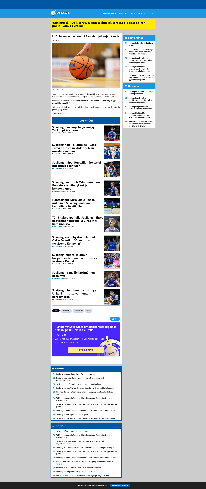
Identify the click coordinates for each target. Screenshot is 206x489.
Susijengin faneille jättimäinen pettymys (73, 274)
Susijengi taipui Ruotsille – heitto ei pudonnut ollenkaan (76, 164)
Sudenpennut (135, 13)
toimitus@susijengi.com (120, 485)
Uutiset (88, 310)
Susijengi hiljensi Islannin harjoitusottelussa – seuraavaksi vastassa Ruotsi (75, 258)
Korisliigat (149, 13)
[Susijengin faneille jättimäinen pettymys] (112, 279)
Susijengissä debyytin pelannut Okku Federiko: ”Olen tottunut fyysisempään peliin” (73, 240)
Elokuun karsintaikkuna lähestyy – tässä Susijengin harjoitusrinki (82, 475)
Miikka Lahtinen (58, 191)
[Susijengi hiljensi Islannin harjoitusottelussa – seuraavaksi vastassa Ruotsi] (112, 261)
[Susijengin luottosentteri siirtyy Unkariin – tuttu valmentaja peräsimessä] (112, 297)
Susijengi (123, 13)
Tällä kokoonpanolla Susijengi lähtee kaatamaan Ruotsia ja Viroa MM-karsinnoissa (77, 221)
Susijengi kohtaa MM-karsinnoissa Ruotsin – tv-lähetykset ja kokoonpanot (76, 185)
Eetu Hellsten (57, 133)
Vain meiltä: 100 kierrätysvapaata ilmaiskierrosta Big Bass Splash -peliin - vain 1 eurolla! (99, 24)
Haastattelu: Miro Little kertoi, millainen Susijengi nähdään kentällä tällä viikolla (73, 203)
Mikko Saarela (57, 227)
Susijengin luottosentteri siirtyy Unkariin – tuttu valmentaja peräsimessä (74, 293)
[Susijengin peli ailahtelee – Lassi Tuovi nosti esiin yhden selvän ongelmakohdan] (112, 151)
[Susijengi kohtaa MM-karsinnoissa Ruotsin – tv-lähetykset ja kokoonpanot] (112, 188)
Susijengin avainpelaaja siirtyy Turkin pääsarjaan (73, 128)
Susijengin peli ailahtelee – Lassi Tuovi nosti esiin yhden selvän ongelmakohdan (74, 148)
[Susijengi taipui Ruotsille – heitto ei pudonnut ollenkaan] (112, 169)
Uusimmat (59, 368)
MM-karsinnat (110, 13)
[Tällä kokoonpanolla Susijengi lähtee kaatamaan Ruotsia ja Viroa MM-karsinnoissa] (112, 224)
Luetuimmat (60, 426)
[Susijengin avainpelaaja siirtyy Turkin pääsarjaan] (112, 133)
